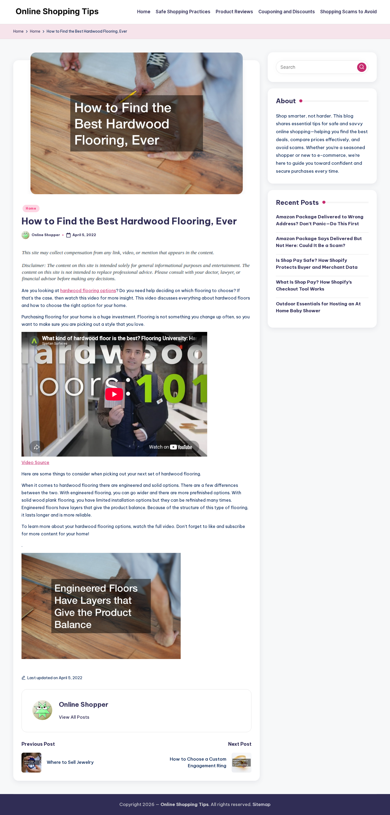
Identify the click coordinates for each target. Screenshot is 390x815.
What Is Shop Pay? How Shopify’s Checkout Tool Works (314, 285)
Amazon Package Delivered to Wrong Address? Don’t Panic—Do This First (319, 220)
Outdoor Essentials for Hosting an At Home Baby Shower (318, 307)
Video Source (35, 462)
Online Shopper (83, 704)
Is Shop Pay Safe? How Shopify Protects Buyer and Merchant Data (317, 263)
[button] (74, 717)
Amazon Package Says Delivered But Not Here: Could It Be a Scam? (319, 242)
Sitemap (262, 804)
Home (31, 208)
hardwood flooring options (88, 290)
